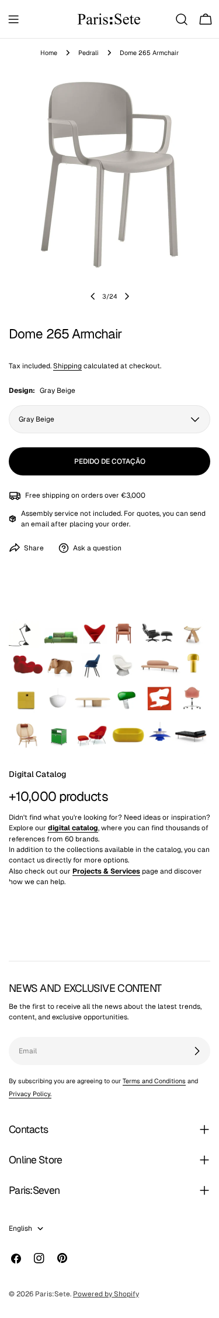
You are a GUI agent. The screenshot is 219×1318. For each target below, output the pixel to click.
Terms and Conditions (154, 1081)
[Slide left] (93, 296)
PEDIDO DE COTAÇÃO (109, 461)
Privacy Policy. (30, 1094)
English (20, 1228)
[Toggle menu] (13, 19)
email (40, 524)
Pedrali (88, 53)
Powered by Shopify (106, 1294)
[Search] (181, 19)
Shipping (67, 366)
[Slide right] (126, 296)
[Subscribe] (197, 1051)
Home (48, 53)
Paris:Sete (52, 1294)
